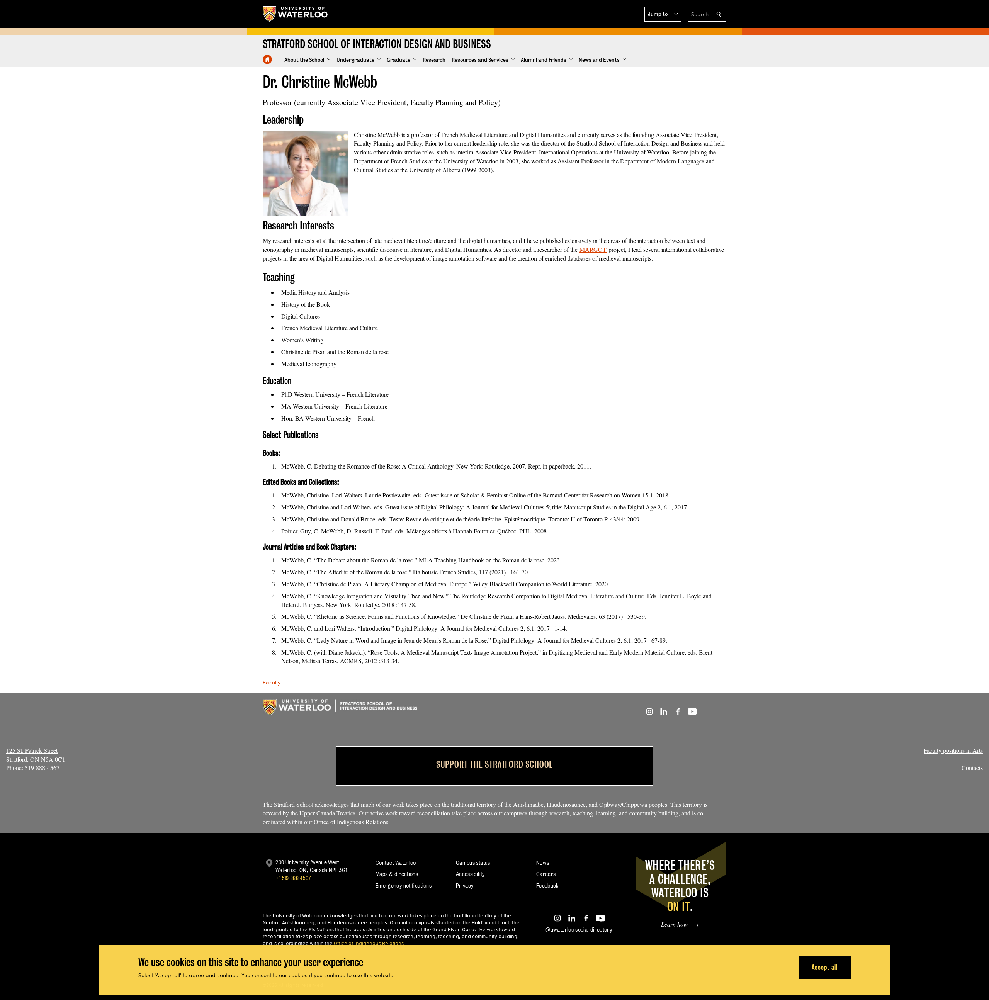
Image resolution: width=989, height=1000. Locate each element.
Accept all (825, 967)
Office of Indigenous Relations (351, 822)
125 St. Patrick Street (32, 750)
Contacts (972, 768)
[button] (663, 14)
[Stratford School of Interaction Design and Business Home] (267, 59)
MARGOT (593, 249)
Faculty (271, 682)
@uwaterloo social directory (578, 929)
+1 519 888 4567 (293, 878)
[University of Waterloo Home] (295, 14)
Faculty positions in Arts (953, 750)
